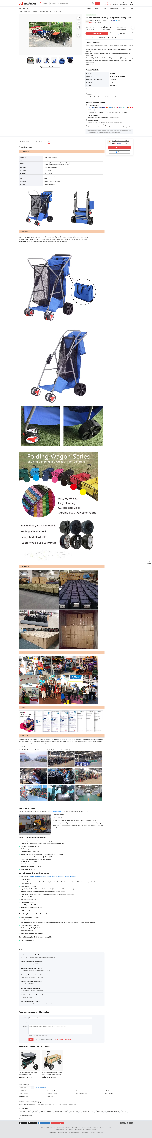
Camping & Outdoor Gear (46, 11)
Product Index (103, 1127)
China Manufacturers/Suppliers (63, 1127)
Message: (25, 1026)
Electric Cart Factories (45, 1111)
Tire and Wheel (51, 1091)
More (20, 1118)
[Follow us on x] (123, 1123)
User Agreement (84, 1132)
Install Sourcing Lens (58, 1123)
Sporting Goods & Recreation (31, 11)
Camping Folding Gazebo (113, 1111)
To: (27, 1022)
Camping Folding (74, 1111)
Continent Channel (94, 1127)
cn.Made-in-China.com (91, 1129)
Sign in (131, 4)
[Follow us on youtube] (127, 1123)
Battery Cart (100, 1111)
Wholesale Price (85, 1127)
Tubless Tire (63, 876)
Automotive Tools (23, 1096)
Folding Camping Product (88, 1111)
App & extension (114, 8)
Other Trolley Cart (108, 1093)
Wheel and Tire (56, 876)
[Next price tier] (132, 27)
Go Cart (35, 1111)
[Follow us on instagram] (125, 1123)
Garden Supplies (71, 876)
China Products (51, 1127)
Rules (132, 8)
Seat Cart (124, 1111)
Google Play (32, 1123)
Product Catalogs (41, 1087)
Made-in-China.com (69, 1129)
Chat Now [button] (122, 33)
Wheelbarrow (33, 876)
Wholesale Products (76, 1127)
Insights (109, 1127)
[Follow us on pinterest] (130, 1123)
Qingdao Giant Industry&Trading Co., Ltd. (99, 20)
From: (26, 1018)
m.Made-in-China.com (79, 1129)
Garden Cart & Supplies (81, 1093)
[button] (92, 3)
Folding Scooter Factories (60, 1111)
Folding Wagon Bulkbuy (26, 1115)
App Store (23, 1123)
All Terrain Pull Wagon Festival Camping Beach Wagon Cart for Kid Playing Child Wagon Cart (52, 1074)
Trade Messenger (44, 1123)
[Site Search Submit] (97, 3)
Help (105, 8)
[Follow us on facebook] (121, 1123)
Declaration (92, 1132)
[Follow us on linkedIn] (132, 1123)
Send (31, 1039)
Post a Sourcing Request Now (63, 1039)
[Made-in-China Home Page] (27, 3)
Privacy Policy (100, 1132)
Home (20, 11)
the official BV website (55, 811)
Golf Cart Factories (25, 1111)
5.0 (114, 143)
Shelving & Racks (52, 1093)
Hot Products (44, 1127)
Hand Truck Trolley (23, 1093)
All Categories (24, 8)
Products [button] (44, 3)
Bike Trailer (48, 876)
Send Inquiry (97, 33)
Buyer (96, 8)
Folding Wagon (57, 11)
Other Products (51, 1096)
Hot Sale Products (23, 1091)
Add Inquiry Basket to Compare (51, 67)
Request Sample (112, 37)
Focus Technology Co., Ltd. (65, 1132)
